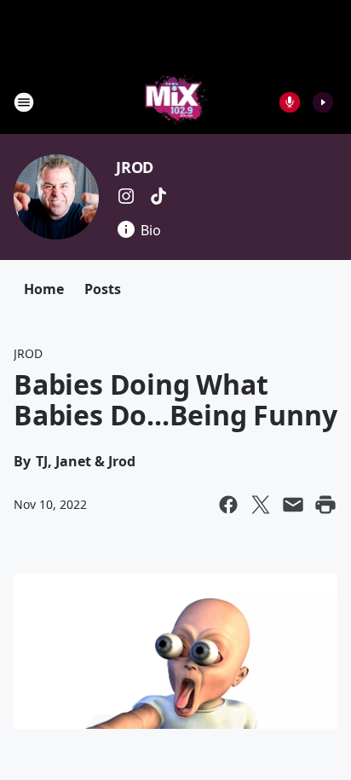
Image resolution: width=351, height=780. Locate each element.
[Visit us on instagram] (126, 196)
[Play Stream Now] (323, 102)
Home (44, 289)
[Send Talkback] (289, 102)
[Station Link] (176, 102)
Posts (102, 289)
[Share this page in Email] (293, 505)
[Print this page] (325, 505)
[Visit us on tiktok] (158, 196)
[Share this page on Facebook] (228, 505)
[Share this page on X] (261, 505)
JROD (134, 167)
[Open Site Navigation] (24, 102)
